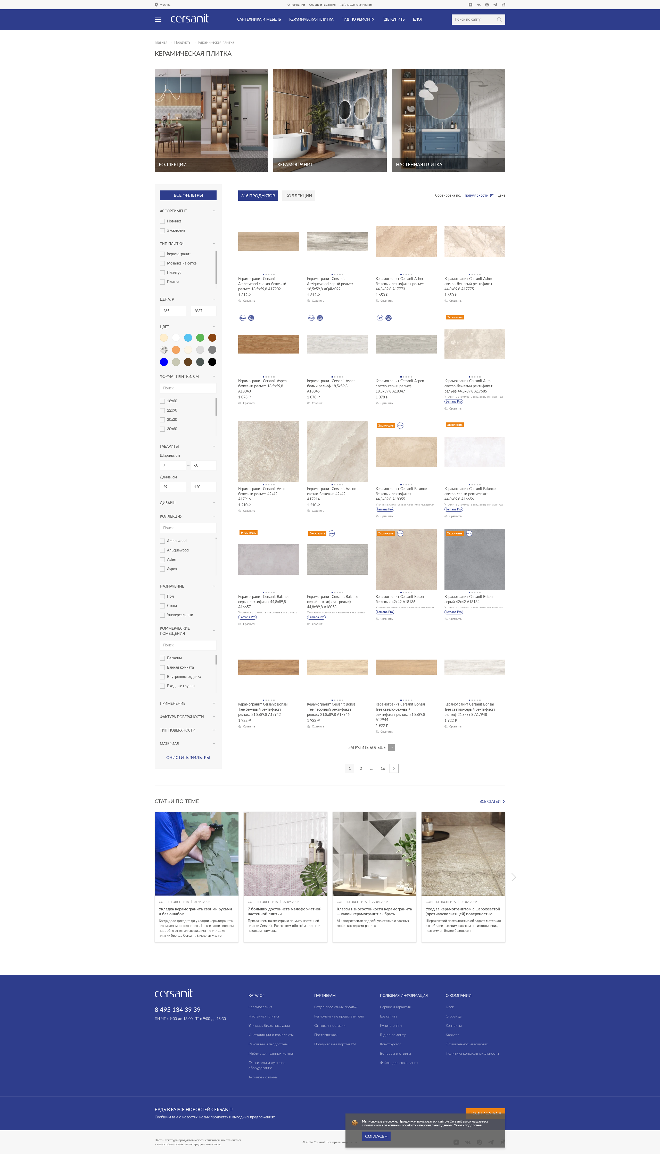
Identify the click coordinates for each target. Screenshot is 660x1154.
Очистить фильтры (188, 758)
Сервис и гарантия (322, 4)
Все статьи (490, 802)
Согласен (376, 1136)
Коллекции (298, 196)
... (371, 768)
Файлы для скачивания (356, 4)
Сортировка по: (448, 195)
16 (383, 768)
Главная (161, 42)
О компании (296, 4)
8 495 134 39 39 (178, 1010)
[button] (513, 877)
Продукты (182, 42)
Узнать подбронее (468, 1125)
